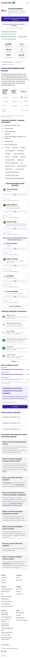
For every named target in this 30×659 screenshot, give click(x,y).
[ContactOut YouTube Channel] (5, 651)
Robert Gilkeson (11, 205)
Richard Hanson (11, 243)
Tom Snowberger (12, 291)
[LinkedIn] (8, 14)
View (15, 194)
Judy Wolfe (10, 276)
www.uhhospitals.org (10, 144)
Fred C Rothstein (12, 189)
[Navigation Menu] (27, 2)
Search (16, 406)
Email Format (18, 62)
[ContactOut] (8, 2)
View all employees (15, 306)
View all (14, 361)
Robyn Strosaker (12, 259)
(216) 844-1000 (8, 141)
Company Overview (7, 62)
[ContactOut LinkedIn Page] (2, 651)
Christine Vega (11, 222)
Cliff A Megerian (7, 482)
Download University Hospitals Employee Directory (15, 18)
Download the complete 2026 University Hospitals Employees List (15, 239)
